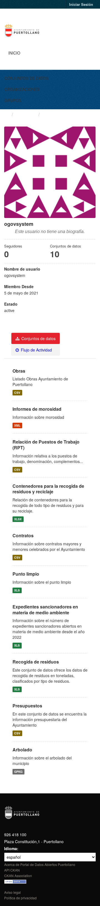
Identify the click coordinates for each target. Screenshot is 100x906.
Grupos (12, 100)
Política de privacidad (20, 897)
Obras (18, 371)
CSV (17, 392)
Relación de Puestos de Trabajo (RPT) (45, 445)
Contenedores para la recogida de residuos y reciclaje (48, 489)
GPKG (18, 771)
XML (17, 425)
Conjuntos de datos (26, 78)
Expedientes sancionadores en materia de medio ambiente (45, 609)
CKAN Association (18, 875)
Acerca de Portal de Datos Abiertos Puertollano (39, 864)
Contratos (23, 535)
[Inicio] (6, 114)
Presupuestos (27, 705)
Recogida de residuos (35, 662)
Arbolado (22, 749)
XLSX (18, 519)
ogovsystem (57, 114)
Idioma (10, 848)
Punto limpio (25, 574)
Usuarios (26, 114)
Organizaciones (21, 89)
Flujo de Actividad (36, 350)
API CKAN (12, 870)
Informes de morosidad (36, 409)
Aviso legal (12, 892)
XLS (17, 590)
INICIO (14, 53)
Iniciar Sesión (81, 4)
